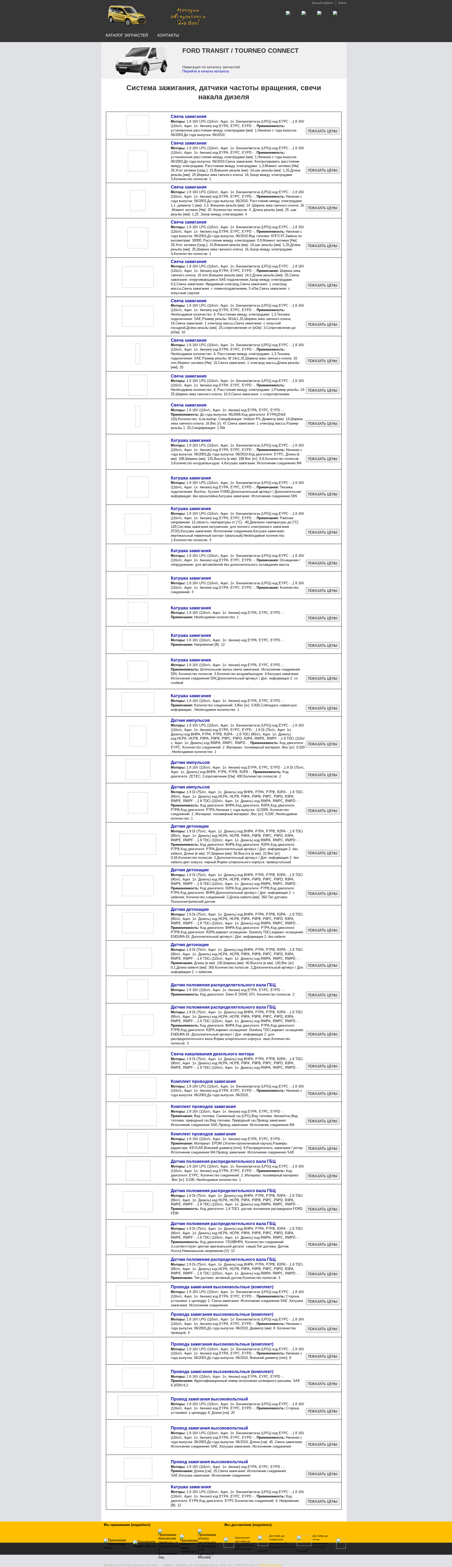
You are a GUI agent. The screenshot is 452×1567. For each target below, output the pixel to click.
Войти (342, 2)
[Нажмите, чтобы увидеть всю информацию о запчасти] (323, 131)
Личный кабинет (322, 2)
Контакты (168, 35)
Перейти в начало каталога (205, 71)
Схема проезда (270, 1565)
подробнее (140, 1525)
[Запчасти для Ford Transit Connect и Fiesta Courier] (156, 15)
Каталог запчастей (127, 35)
